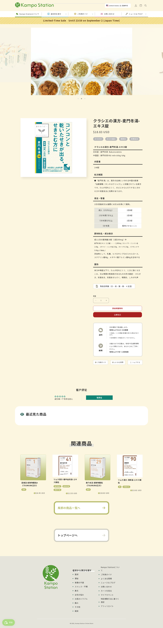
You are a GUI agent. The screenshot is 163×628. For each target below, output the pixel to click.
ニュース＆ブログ (108, 582)
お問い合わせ (106, 586)
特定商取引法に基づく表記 (110, 600)
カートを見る (106, 590)
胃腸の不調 (79, 582)
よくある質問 (106, 578)
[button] (145, 5)
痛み (76, 603)
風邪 (76, 574)
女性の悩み (79, 594)
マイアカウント (107, 594)
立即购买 (117, 315)
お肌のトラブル (81, 598)
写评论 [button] (99, 397)
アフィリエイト (107, 606)
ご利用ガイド (106, 574)
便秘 (76, 578)
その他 (77, 607)
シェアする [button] (136, 362)
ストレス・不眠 (81, 586)
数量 (94, 296)
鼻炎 (76, 590)
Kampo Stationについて (110, 569)
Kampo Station (80, 623)
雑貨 (76, 611)
